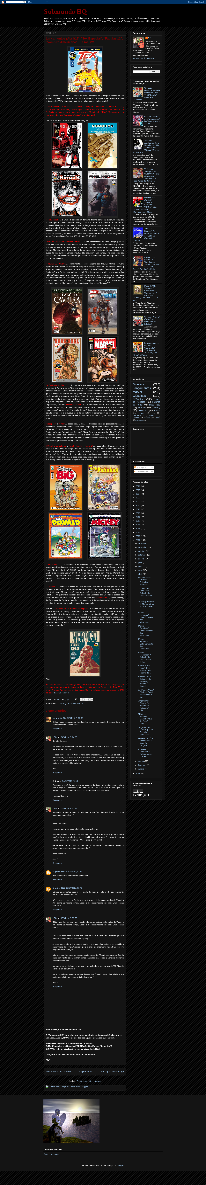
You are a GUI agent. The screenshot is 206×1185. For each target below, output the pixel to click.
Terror (141, 413)
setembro (142, 555)
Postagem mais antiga (112, 1071)
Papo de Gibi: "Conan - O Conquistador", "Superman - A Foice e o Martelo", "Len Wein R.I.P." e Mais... (145, 293)
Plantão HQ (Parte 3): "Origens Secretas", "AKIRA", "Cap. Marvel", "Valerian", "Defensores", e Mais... (145, 205)
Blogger (120, 1165)
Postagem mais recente (58, 1071)
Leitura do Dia (59, 718)
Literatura (137, 415)
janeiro (141, 769)
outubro (142, 551)
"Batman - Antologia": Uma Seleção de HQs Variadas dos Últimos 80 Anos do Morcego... (146, 146)
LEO (55, 737)
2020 (138, 509)
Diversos (139, 384)
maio (140, 570)
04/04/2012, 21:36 (69, 808)
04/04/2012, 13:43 (75, 718)
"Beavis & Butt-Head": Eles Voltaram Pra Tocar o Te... (144, 669)
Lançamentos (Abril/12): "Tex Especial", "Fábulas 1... (145, 730)
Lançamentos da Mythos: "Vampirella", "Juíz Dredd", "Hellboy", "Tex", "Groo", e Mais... (146, 349)
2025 (138, 490)
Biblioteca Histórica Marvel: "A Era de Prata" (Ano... (145, 719)
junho (141, 566)
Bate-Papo (154, 404)
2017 (138, 521)
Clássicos (139, 395)
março (141, 761)
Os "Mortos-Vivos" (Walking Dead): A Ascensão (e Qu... (146, 693)
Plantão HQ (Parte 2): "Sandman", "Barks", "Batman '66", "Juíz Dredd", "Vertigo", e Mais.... (146, 263)
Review (142, 407)
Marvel (137, 392)
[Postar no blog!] (83, 699)
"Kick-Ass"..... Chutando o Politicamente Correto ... (145, 752)
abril (140, 574)
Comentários (142, 472)
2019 (138, 513)
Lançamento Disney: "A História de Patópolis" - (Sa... (144, 705)
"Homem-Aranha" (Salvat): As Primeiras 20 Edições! (152, 320)
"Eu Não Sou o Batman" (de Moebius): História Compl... (144, 681)
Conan (157, 410)
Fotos (151, 415)
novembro (143, 547)
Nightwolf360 (59, 871)
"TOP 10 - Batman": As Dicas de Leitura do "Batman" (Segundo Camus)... (146, 234)
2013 (138, 536)
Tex (83, 703)
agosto (141, 559)
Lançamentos (74, 703)
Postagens (141, 467)
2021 (138, 505)
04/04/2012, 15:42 (70, 781)
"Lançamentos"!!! (61, 693)
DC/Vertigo (62, 703)
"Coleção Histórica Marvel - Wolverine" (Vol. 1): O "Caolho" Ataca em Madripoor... (146, 94)
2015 (138, 528)
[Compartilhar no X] (86, 699)
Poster (157, 418)
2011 (138, 773)
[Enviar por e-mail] (81, 699)
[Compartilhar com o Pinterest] (91, 699)
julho (140, 562)
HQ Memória (139, 420)
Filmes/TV (143, 410)
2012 (138, 540)
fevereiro (142, 765)
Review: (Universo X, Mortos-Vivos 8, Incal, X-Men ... (146, 605)
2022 (138, 502)
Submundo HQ (65, 11)
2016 (138, 524)
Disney (156, 407)
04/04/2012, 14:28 (69, 737)
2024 (138, 494)
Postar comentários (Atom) (89, 1081)
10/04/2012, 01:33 (74, 871)
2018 (138, 517)
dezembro (143, 543)
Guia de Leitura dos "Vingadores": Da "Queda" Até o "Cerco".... (152, 120)
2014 (138, 532)
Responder (57, 728)
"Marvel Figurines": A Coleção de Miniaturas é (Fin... (144, 657)
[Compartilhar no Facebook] (89, 699)
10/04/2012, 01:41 (74, 888)
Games (136, 418)
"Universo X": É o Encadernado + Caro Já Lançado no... (145, 741)
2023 (138, 498)
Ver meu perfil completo (143, 58)
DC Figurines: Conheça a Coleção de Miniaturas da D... (145, 593)
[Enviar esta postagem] (76, 699)
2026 (138, 486)
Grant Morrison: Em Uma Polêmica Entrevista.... (145, 581)
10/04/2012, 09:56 (69, 918)
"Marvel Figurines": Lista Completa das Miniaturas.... (145, 617)
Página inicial (85, 1071)
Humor (147, 418)
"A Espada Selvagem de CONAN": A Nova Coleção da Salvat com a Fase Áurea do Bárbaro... (146, 175)
